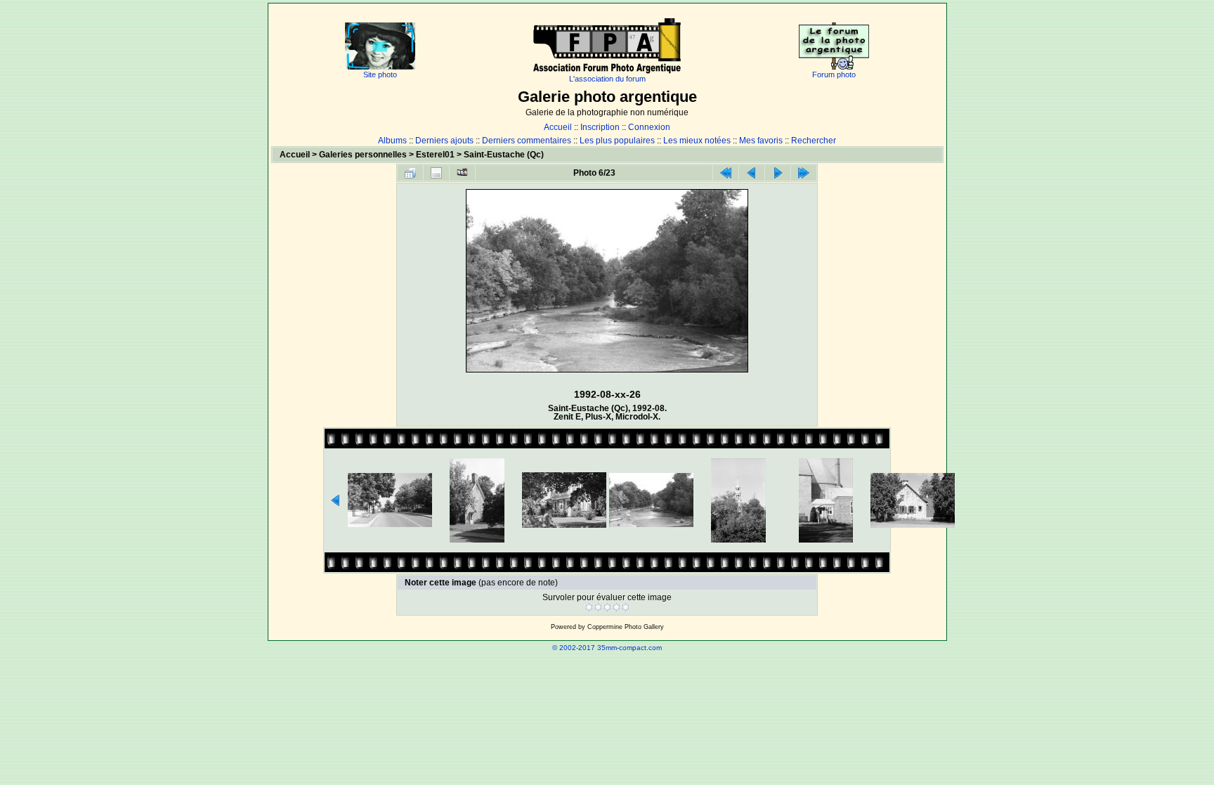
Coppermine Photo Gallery (625, 626)
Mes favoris (761, 140)
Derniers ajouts (444, 140)
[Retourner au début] (725, 173)
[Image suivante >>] (777, 173)
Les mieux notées (697, 140)
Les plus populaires (617, 140)
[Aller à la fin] (803, 173)
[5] (625, 607)
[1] (589, 607)
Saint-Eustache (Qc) (504, 155)
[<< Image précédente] (751, 173)
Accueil (558, 127)
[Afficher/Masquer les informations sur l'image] (436, 173)
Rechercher (813, 140)
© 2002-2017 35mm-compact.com (607, 647)
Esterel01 (435, 155)
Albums (392, 140)
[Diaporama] (462, 173)
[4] (616, 607)
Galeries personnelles (363, 155)
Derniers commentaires (526, 140)
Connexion (649, 127)
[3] (607, 607)
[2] (598, 607)
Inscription (600, 127)
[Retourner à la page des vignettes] (410, 173)
